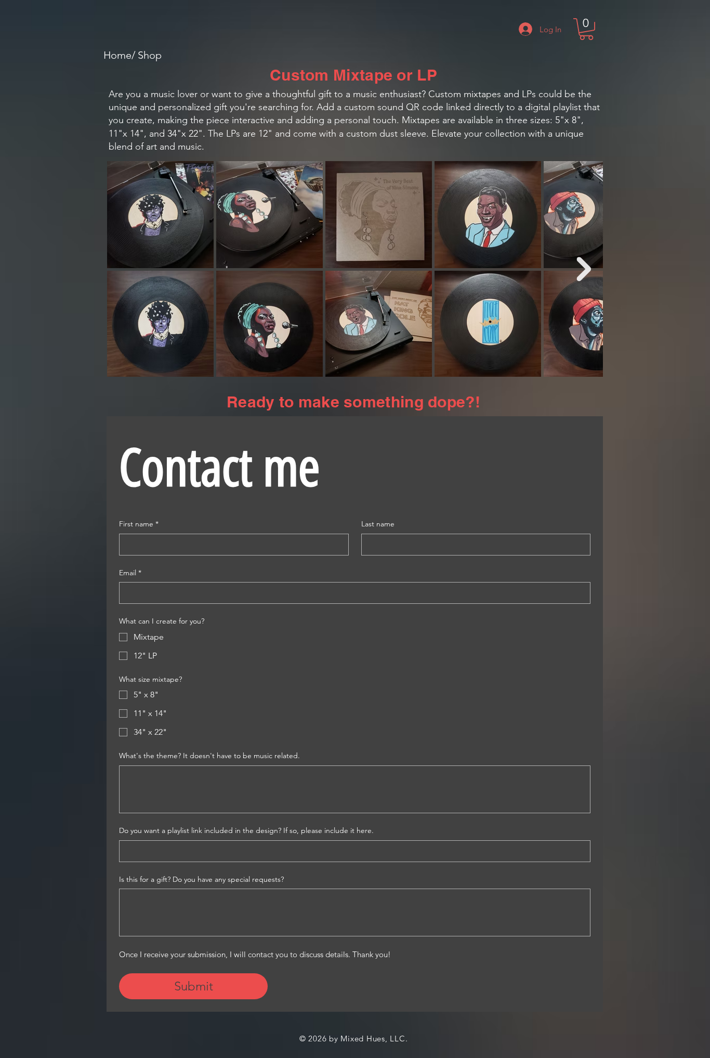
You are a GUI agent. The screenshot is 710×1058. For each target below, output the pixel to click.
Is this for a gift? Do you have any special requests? (201, 879)
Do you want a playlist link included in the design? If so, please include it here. (246, 830)
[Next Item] (583, 269)
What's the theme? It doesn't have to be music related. (209, 755)
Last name (378, 523)
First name (139, 523)
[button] (586, 29)
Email (130, 572)
